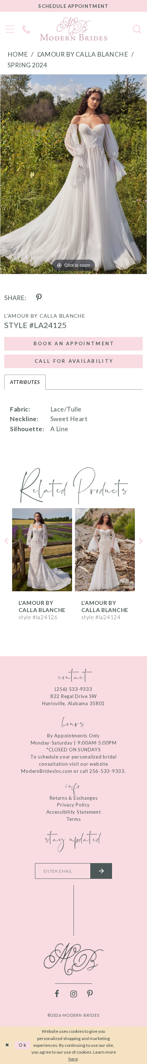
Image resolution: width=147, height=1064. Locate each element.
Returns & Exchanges (74, 798)
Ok (23, 1045)
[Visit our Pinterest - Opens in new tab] (90, 994)
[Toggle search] (137, 28)
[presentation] (42, 549)
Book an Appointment (74, 343)
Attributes (25, 382)
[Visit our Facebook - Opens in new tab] (57, 994)
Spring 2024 (27, 65)
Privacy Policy (73, 805)
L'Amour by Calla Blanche (82, 54)
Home (17, 54)
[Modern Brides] (73, 28)
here (73, 1058)
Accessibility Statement (73, 812)
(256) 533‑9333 (73, 689)
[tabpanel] (73, 174)
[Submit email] (101, 871)
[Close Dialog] (7, 1045)
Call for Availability (74, 361)
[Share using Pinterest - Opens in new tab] (39, 298)
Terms (73, 819)
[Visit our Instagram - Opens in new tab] (73, 994)
